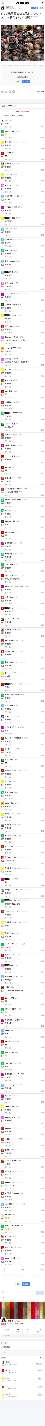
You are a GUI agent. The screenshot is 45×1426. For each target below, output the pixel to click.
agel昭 (7, 499)
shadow (8, 521)
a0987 (7, 218)
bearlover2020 (10, 944)
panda (7, 1030)
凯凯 (6, 760)
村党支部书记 (9, 727)
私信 (41, 8)
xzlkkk (7, 716)
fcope (7, 1106)
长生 (6, 1095)
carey (7, 348)
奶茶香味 (8, 629)
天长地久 (8, 770)
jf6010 (7, 131)
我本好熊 (8, 825)
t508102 (8, 402)
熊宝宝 (7, 933)
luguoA (7, 955)
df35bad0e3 (9, 651)
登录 (18, 81)
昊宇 (6, 250)
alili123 (7, 1370)
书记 (6, 326)
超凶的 (7, 413)
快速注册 (25, 1284)
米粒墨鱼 (8, 835)
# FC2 (11, 106)
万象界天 (8, 814)
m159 (7, 694)
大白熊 (7, 608)
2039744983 (9, 640)
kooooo (8, 1128)
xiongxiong (9, 890)
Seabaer (8, 1085)
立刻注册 (25, 81)
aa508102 (8, 586)
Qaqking (8, 337)
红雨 (6, 564)
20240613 (8, 1215)
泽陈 (6, 662)
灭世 (6, 228)
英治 (6, 965)
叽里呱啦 (8, 163)
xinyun (7, 1258)
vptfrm (7, 1117)
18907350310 (10, 575)
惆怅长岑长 (9, 554)
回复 (42, 126)
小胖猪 (7, 987)
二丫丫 (7, 456)
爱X (6, 272)
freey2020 (8, 1063)
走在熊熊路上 (9, 196)
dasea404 (8, 1394)
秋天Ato (8, 434)
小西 (6, 174)
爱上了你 (8, 1236)
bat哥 (7, 445)
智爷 (6, 283)
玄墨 (6, 1247)
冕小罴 (7, 749)
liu (6, 153)
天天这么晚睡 (9, 489)
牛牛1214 (8, 207)
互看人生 (8, 478)
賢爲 (6, 380)
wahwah (7, 1378)
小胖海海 (8, 304)
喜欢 (6, 127)
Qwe (6, 294)
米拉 (6, 597)
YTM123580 (9, 976)
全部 (3, 106)
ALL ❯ (42, 1358)
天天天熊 (8, 1171)
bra (6, 120)
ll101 (6, 846)
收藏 (41, 92)
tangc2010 (9, 1204)
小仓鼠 (7, 1139)
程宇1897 (8, 857)
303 (6, 1386)
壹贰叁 (7, 1150)
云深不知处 (9, 684)
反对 (10, 127)
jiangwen (8, 900)
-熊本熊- (10, 1321)
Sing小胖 (8, 738)
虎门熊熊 (8, 1193)
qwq (6, 879)
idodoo (7, 1182)
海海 (6, 185)
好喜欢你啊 (9, 543)
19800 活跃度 (19, 1324)
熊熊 (6, 792)
